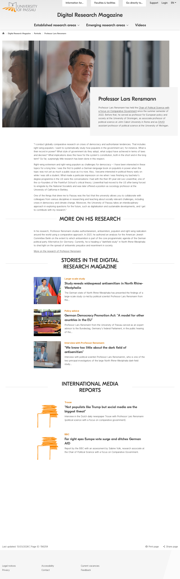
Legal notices (9, 565)
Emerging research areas (105, 25)
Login (165, 3)
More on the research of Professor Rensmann (57, 251)
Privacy (6, 570)
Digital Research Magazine (90, 15)
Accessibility (47, 565)
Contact (45, 570)
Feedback (86, 570)
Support (154, 3)
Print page (153, 546)
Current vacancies (90, 565)
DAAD (161, 122)
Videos (140, 25)
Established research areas (55, 25)
